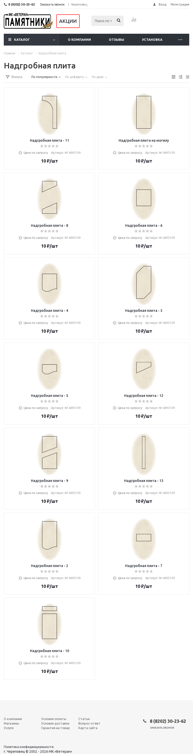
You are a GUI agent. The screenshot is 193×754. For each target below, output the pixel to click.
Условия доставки (55, 723)
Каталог (22, 39)
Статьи (84, 719)
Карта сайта (88, 728)
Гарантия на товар (55, 728)
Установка (152, 39)
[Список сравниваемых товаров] (134, 21)
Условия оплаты (53, 719)
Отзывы (116, 39)
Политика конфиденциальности (29, 746)
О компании (79, 39)
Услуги (9, 728)
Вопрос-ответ (89, 723)
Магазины (11, 723)
